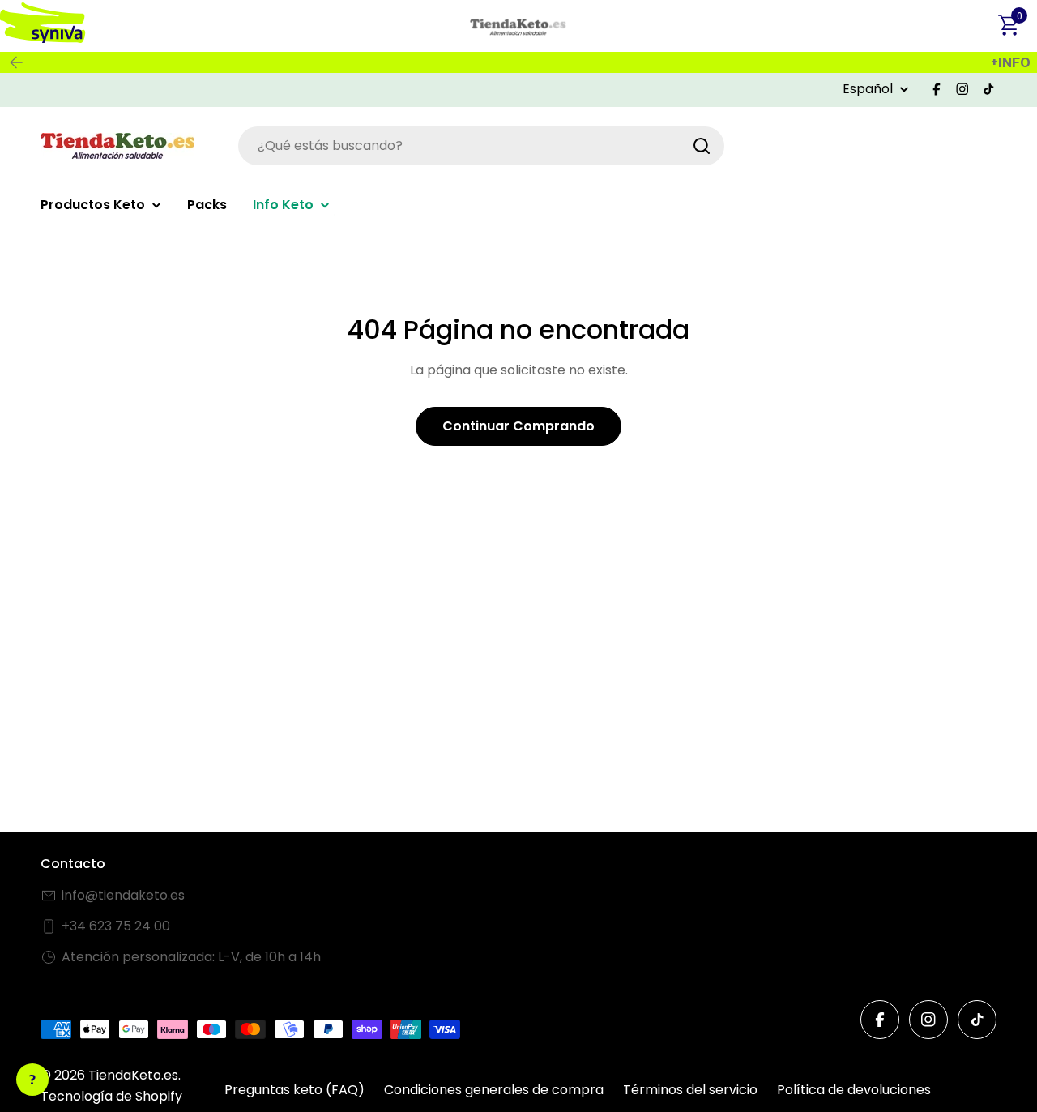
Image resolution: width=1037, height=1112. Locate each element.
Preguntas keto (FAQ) (294, 1089)
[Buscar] (701, 146)
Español (868, 89)
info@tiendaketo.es (123, 895)
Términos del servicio (690, 1089)
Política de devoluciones (854, 1089)
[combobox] (481, 145)
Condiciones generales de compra (494, 1089)
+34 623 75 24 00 (116, 926)
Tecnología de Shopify (111, 1096)
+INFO (1011, 62)
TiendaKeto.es (133, 1075)
